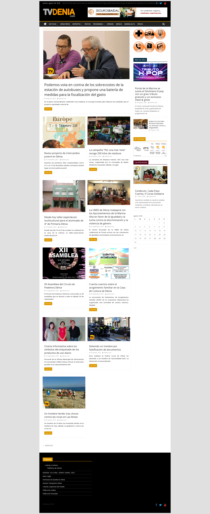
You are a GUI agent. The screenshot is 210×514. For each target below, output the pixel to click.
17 (135, 235)
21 (155, 235)
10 (135, 231)
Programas (98, 24)
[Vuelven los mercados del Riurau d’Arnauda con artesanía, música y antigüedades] (140, 120)
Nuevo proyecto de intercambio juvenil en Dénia (62, 154)
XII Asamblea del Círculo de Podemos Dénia (59, 285)
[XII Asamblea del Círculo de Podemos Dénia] (64, 249)
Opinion (110, 24)
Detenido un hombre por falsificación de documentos (105, 347)
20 (150, 235)
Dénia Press (65, 24)
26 (145, 238)
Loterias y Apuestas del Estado (54, 487)
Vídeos (140, 24)
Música (119, 24)
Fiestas (88, 24)
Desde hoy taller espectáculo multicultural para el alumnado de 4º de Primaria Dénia (63, 220)
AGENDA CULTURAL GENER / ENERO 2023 (59, 473)
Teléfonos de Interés (54, 468)
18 (140, 235)
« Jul (134, 248)
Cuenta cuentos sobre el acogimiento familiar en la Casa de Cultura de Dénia (107, 287)
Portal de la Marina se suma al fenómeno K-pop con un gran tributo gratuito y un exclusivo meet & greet (149, 94)
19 (145, 235)
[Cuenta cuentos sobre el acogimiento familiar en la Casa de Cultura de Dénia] (109, 249)
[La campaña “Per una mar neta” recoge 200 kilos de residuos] (109, 118)
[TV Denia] (45, 24)
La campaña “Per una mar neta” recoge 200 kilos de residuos (107, 151)
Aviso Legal (47, 476)
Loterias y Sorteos (51, 465)
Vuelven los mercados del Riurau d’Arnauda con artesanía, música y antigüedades (157, 124)
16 (164, 231)
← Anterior (48, 445)
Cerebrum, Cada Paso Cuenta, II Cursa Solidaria (149, 192)
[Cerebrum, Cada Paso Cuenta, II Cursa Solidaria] (150, 167)
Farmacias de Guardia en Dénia (54, 480)
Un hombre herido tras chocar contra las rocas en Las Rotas (61, 415)
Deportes (76, 24)
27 (150, 238)
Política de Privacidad (50, 494)
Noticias (52, 24)
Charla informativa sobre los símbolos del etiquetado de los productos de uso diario (61, 349)
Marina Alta (129, 24)
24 (135, 238)
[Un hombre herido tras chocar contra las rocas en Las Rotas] (64, 378)
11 (140, 231)
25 (140, 238)
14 (155, 231)
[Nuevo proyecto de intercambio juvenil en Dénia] (64, 118)
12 (145, 231)
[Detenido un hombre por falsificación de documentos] (109, 318)
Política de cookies (49, 490)
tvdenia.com (62, 99)
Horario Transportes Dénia (52, 483)
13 (150, 231)
